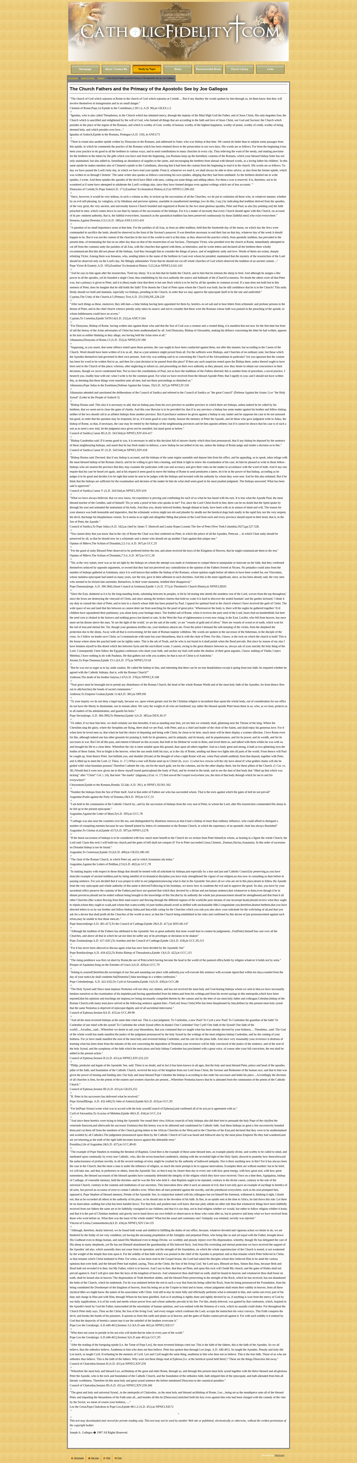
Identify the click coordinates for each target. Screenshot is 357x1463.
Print (120, 1458)
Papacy (100, 78)
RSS (108, 1458)
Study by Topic (87, 78)
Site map (95, 1458)
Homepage (73, 78)
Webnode (279, 1455)
